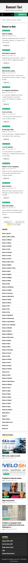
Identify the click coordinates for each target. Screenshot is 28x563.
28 (16, 222)
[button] (2, 14)
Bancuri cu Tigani (6, 391)
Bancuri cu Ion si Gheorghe (8, 325)
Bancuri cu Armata (6, 255)
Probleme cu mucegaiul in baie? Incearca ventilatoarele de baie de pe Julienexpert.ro (13, 525)
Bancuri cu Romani (6, 365)
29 (19, 222)
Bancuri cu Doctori (6, 303)
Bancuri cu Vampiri (6, 397)
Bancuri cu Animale (6, 246)
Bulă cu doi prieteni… (8, 206)
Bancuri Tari (14, 6)
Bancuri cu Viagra (6, 406)
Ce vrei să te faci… (7, 112)
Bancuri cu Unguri (6, 394)
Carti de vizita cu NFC (7, 544)
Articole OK (6, 451)
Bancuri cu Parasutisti (7, 350)
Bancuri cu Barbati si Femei (8, 268)
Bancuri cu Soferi (6, 375)
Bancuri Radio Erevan (7, 422)
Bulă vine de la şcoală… (9, 71)
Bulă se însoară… (7, 186)
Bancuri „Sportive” (6, 233)
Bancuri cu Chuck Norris (8, 296)
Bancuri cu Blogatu (6, 274)
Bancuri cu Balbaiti (6, 265)
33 (15, 224)
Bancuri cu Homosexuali (8, 318)
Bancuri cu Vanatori (7, 400)
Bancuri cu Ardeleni (7, 252)
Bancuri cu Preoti (6, 362)
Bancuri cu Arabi (6, 249)
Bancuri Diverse (6, 413)
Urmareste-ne (22, 14)
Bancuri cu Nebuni (6, 340)
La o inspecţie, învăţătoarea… (10, 90)
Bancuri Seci (5, 425)
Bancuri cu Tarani (6, 387)
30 (23, 222)
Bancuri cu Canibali (6, 290)
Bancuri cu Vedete (6, 403)
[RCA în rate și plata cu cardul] (14, 446)
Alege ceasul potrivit (8, 500)
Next (18, 224)
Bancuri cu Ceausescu (7, 293)
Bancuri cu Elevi (6, 306)
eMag (3, 550)
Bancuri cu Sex (5, 372)
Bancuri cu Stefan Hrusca (8, 381)
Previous (6, 222)
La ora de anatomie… (8, 147)
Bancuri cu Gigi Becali (7, 315)
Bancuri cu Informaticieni (8, 321)
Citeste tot (6, 46)
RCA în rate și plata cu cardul (11, 456)
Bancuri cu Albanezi (7, 240)
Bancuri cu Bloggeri (7, 277)
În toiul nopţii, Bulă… (8, 129)
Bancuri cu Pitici (6, 356)
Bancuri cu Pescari (6, 353)
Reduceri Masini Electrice (8, 553)
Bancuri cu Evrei (6, 312)
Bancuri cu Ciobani (6, 299)
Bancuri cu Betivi (6, 271)
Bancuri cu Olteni (6, 347)
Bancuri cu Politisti (6, 359)
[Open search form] (12, 14)
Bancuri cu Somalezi (7, 378)
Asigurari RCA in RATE (7, 541)
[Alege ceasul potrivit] (14, 490)
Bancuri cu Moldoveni (7, 334)
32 (11, 224)
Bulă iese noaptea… (7, 34)
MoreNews (23, 559)
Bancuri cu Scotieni (7, 369)
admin (3, 35)
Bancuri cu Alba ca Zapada (8, 236)
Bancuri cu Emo (6, 309)
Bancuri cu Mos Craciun (8, 337)
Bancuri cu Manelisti (7, 328)
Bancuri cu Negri (6, 343)
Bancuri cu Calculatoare (8, 287)
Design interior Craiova (7, 547)
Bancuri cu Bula (6, 30)
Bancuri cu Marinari (7, 331)
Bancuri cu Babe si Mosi (8, 262)
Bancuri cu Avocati (6, 258)
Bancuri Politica (6, 419)
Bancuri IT (4, 416)
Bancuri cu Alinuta (6, 243)
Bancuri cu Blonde (6, 280)
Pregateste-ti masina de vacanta (11, 478)
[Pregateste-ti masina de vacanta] (14, 468)
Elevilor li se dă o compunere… (10, 167)
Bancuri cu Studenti (7, 384)
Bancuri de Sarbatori (7, 409)
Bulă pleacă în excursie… (9, 53)
